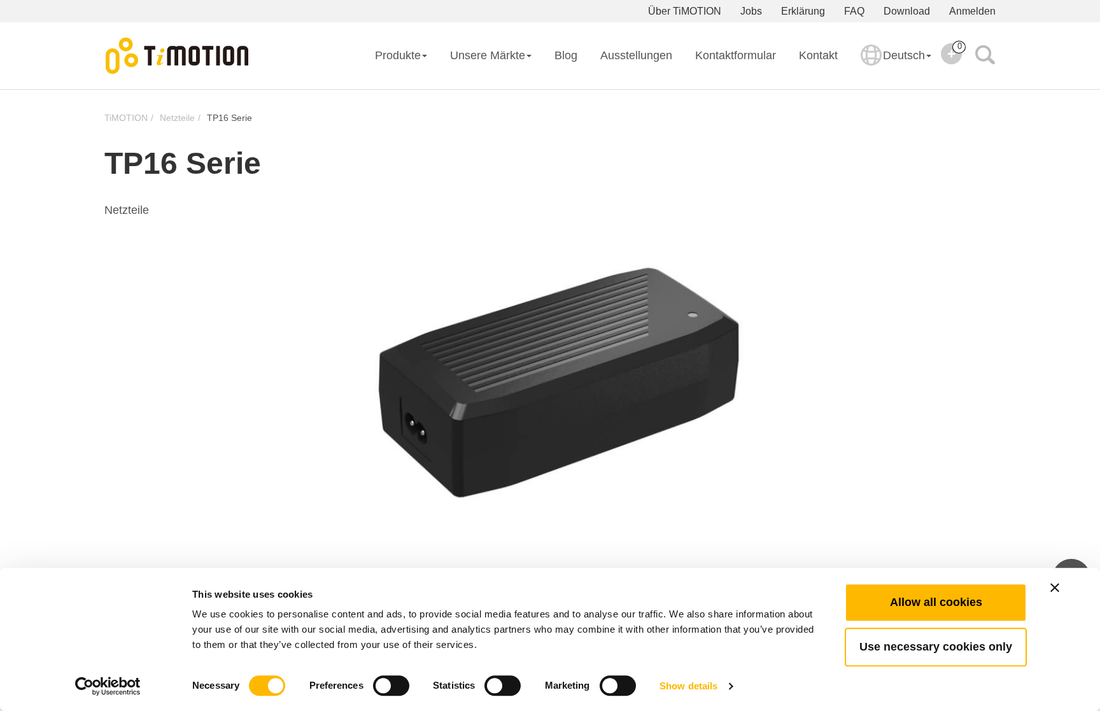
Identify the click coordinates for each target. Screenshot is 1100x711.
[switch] (391, 685)
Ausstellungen (636, 55)
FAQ (854, 11)
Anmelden (972, 11)
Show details (688, 685)
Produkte (398, 55)
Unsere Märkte (487, 55)
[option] (550, 375)
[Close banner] (1054, 587)
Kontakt (818, 55)
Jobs (751, 11)
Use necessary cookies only (935, 646)
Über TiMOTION (684, 11)
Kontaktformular (735, 55)
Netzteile (177, 118)
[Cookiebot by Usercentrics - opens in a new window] (108, 686)
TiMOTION (126, 118)
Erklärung (803, 11)
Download (907, 11)
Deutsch (904, 55)
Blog (565, 55)
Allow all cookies (936, 602)
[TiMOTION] (177, 56)
